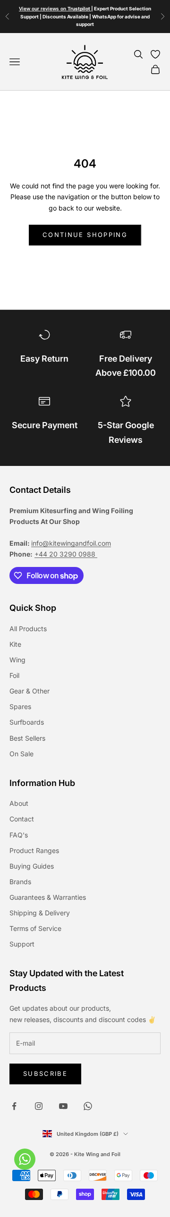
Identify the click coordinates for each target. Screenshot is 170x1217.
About (18, 803)
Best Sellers (27, 738)
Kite (15, 644)
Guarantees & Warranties (47, 897)
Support (21, 944)
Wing (17, 660)
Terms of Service (35, 928)
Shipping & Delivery (39, 913)
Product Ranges (34, 850)
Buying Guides (31, 866)
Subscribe (45, 1073)
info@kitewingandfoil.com (71, 543)
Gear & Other (29, 691)
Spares (20, 706)
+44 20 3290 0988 (65, 554)
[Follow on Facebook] (14, 1106)
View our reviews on (55, 8)
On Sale (21, 754)
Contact (21, 819)
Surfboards (26, 722)
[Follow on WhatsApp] (88, 1106)
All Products (28, 629)
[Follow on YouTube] (63, 1106)
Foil (14, 675)
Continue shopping (85, 234)
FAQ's (18, 835)
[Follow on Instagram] (38, 1106)
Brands (20, 882)
